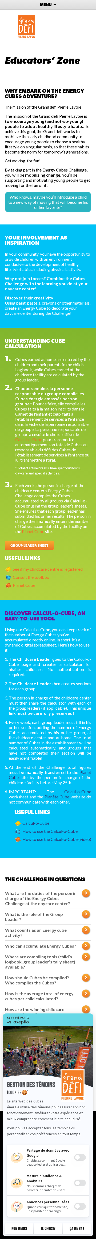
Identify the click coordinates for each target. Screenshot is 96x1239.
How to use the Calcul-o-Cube (50, 831)
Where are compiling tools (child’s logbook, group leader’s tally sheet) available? (40, 961)
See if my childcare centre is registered (48, 569)
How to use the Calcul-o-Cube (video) (56, 839)
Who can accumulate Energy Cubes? (40, 945)
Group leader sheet (29, 546)
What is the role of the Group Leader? (34, 917)
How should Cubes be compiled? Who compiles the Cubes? (37, 980)
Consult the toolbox (31, 577)
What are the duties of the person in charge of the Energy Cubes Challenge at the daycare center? (41, 898)
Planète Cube (57, 796)
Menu (46, 5)
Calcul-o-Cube (28, 439)
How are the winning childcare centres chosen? (34, 1012)
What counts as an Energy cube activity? (36, 932)
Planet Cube (33, 531)
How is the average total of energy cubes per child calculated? (39, 996)
